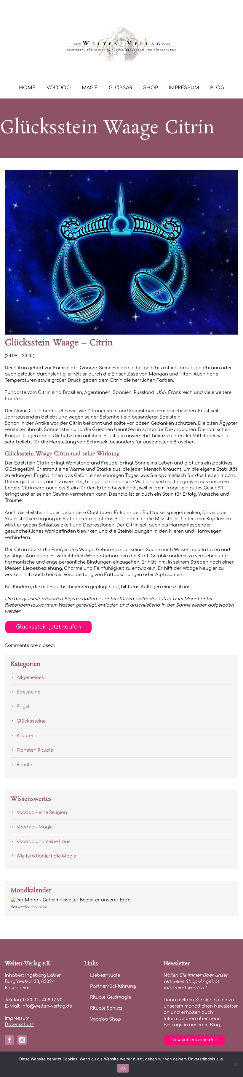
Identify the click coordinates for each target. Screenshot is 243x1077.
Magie (90, 87)
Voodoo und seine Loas (43, 841)
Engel (23, 706)
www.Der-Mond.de (32, 906)
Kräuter (25, 735)
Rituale (24, 764)
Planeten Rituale (35, 750)
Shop (150, 87)
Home (27, 87)
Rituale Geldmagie (110, 997)
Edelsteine (28, 692)
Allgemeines (30, 677)
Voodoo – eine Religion (42, 812)
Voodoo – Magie (35, 827)
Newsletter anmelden (194, 1040)
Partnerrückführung (113, 986)
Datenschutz (19, 1024)
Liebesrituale (105, 975)
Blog (217, 87)
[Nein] (236, 1064)
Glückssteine (31, 721)
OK (123, 1068)
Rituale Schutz (106, 1008)
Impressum (184, 87)
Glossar (120, 87)
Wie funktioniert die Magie (46, 856)
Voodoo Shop (105, 1019)
